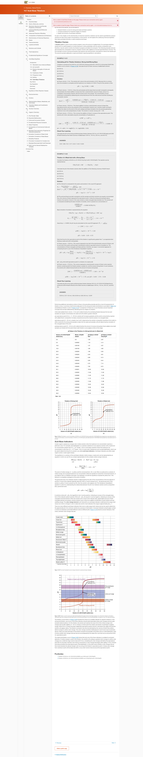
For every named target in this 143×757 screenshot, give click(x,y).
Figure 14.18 (74, 66)
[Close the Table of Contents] (49, 16)
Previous (59, 742)
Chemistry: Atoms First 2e (33, 8)
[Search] (96, 16)
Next (113, 742)
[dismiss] (117, 20)
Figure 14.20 (73, 619)
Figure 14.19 (93, 509)
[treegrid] (38, 85)
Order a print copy (62, 748)
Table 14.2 (113, 306)
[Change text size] (117, 16)
